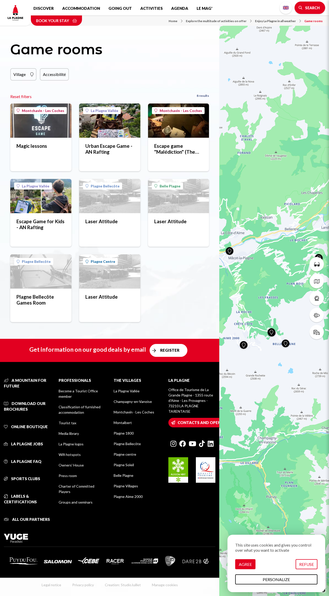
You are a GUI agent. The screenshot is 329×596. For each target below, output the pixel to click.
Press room (68, 475)
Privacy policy (83, 585)
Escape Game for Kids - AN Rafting (40, 224)
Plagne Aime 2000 (128, 496)
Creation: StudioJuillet (123, 585)
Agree (245, 564)
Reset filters (21, 96)
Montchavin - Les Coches (43, 110)
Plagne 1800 (124, 433)
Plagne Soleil (124, 465)
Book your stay (53, 20)
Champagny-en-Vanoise (133, 401)
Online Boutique (29, 426)
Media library (69, 433)
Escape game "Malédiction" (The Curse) (174, 149)
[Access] (316, 332)
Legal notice (51, 585)
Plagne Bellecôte (105, 186)
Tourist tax (67, 423)
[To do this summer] (316, 264)
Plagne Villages (126, 486)
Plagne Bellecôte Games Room (35, 300)
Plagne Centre (103, 261)
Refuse (306, 564)
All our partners (30, 519)
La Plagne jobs (26, 444)
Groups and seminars (76, 502)
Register (169, 350)
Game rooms (313, 21)
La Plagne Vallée (104, 110)
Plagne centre (125, 454)
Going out (120, 8)
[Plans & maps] (316, 281)
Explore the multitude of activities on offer (216, 21)
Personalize (276, 579)
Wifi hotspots (70, 454)
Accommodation (81, 8)
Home (173, 21)
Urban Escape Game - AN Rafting (108, 149)
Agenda (179, 8)
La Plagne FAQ (25, 461)
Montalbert (123, 422)
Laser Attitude (101, 221)
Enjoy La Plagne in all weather (275, 21)
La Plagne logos (71, 444)
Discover (43, 8)
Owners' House (71, 465)
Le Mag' (204, 8)
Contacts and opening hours (210, 422)
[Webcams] (316, 298)
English (286, 8)
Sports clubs (25, 478)
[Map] (274, 298)
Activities (151, 8)
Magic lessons (31, 146)
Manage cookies (165, 585)
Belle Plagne (170, 186)
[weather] (316, 315)
